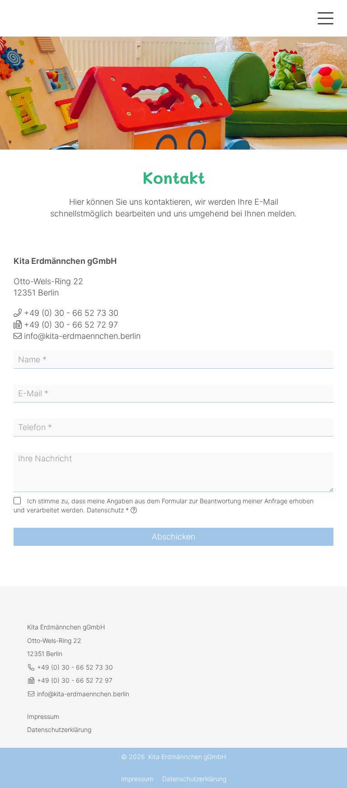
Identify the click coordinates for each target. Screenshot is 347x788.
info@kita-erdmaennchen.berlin (82, 336)
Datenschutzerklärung (59, 729)
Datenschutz (105, 510)
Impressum (43, 716)
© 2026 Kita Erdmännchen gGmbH (173, 756)
